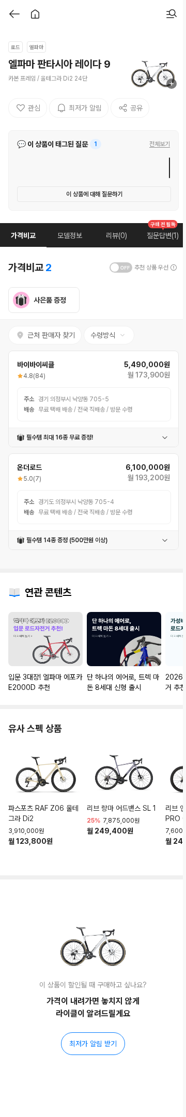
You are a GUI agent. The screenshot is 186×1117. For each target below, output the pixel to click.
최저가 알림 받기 (93, 1044)
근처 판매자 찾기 (51, 335)
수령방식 (102, 335)
